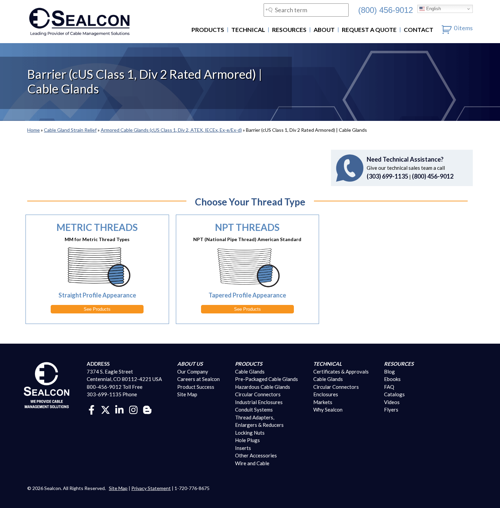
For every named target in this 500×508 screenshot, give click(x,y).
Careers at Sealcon (198, 379)
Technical (248, 29)
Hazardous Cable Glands (262, 387)
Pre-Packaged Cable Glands (266, 379)
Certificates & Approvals (341, 371)
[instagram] (133, 409)
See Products (97, 309)
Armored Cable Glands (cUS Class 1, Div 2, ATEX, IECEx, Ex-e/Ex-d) (171, 130)
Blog (389, 371)
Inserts (243, 448)
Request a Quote (369, 29)
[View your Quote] (446, 28)
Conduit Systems (254, 409)
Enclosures (325, 394)
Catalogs (394, 394)
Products (207, 29)
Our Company (192, 371)
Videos (392, 402)
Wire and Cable (252, 463)
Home (33, 130)
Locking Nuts (250, 433)
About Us (190, 364)
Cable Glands (250, 371)
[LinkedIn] (119, 409)
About (324, 29)
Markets (322, 402)
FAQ (389, 387)
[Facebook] (91, 409)
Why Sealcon (328, 409)
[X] (105, 409)
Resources (289, 29)
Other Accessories (256, 455)
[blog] (147, 409)
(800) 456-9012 (385, 9)
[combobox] (306, 10)
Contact (418, 29)
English (433, 8)
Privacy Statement (151, 488)
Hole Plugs (247, 440)
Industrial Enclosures (259, 402)
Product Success (195, 387)
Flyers (391, 409)
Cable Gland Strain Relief (70, 130)
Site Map (187, 394)
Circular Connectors (258, 394)
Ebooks (392, 379)
